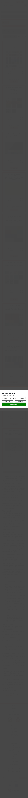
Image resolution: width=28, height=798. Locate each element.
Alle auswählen (14, 404)
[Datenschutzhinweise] (8, 395)
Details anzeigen (8, 401)
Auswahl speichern (20, 401)
